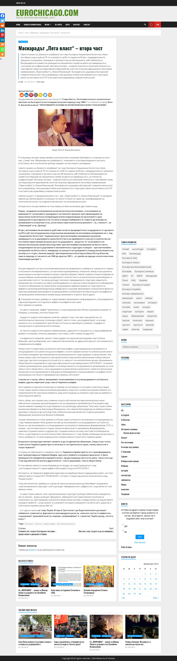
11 (124, 584)
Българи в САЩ (129, 258)
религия (150, 325)
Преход (38, 524)
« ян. (123, 597)
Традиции (99, 584)
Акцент (124, 437)
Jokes (123, 424)
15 (145, 584)
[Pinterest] (31, 95)
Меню (47, 24)
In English (151, 249)
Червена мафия (49, 524)
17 (156, 584)
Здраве (124, 456)
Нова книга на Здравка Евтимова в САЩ (66, 576)
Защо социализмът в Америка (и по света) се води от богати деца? (70, 627)
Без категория (127, 442)
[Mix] (2, 44)
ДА (125, 526)
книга (136, 307)
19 (129, 589)
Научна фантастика (132, 433)
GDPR (68, 24)
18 (124, 589)
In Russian (125, 419)
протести (138, 325)
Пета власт (29, 524)
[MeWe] (2, 39)
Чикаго (125, 284)
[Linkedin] (26, 95)
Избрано (124, 465)
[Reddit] (22, 95)
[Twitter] (45, 95)
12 (129, 584)
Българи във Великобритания (136, 267)
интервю (152, 302)
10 (156, 579)
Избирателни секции (130, 461)
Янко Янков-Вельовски (66, 524)
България (126, 271)
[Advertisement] (139, 380)
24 (156, 589)
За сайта (58, 24)
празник (149, 320)
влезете (32, 549)
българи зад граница (130, 447)
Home (18, 24)
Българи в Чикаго (130, 262)
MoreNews (97, 658)
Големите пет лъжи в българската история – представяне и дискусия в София (37, 531)
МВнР (139, 276)
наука (125, 316)
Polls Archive (126, 547)
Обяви (123, 484)
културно (139, 311)
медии (150, 311)
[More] (50, 95)
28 (140, 593)
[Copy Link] (40, 95)
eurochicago (137, 249)
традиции (147, 329)
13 (134, 584)
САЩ (133, 280)
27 (134, 593)
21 (140, 589)
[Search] (145, 24)
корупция (126, 311)
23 (150, 589)
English (87, 24)
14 (140, 584)
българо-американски (132, 293)
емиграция (127, 298)
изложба (126, 302)
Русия (125, 280)
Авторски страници (129, 429)
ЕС (132, 276)
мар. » (156, 597)
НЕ (125, 532)
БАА (124, 253)
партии (125, 320)
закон (139, 298)
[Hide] (1, 59)
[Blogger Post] (36, 95)
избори (148, 298)
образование (137, 316)
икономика (139, 302)
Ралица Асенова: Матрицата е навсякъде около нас (142, 627)
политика (137, 320)
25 (124, 593)
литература (35, 584)
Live (157, 24)
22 (145, 589)
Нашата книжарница (32, 24)
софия (125, 329)
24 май (125, 249)
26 (129, 593)
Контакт (76, 24)
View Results (139, 542)
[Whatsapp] (2, 49)
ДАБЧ (125, 276)
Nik (21, 82)
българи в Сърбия (141, 284)
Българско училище (144, 271)
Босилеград (134, 253)
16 (150, 584)
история (126, 307)
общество (152, 316)
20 (134, 589)
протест (126, 325)
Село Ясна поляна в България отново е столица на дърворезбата (35, 627)
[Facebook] (2, 15)
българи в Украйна (131, 289)
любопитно (125, 479)
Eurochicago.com (47, 12)
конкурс (146, 307)
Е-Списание (23, 42)
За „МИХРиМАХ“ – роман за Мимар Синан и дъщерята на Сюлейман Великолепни (33, 576)
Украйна (143, 280)
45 (122, 410)
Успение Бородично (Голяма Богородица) (99, 576)
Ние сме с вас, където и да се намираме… (96, 530)
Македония (151, 276)
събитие (135, 329)
